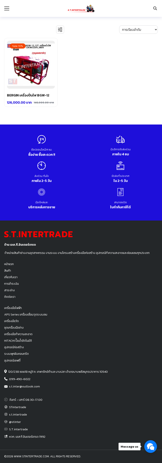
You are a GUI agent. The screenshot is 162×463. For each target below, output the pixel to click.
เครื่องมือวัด (11, 321)
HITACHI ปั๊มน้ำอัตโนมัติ (18, 340)
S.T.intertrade (18, 429)
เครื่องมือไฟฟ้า (13, 308)
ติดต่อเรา (9, 296)
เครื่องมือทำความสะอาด (18, 334)
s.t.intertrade (18, 414)
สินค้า (7, 270)
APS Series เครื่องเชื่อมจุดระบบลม (25, 314)
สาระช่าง (9, 290)
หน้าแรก (9, 264)
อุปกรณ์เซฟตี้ (12, 360)
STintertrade (17, 407)
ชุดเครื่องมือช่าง (14, 327)
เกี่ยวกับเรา (11, 277)
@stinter (15, 422)
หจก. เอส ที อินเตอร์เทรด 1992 (27, 436)
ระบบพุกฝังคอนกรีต (16, 353)
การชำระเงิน (11, 283)
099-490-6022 (19, 379)
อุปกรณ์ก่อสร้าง (14, 347)
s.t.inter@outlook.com (24, 386)
